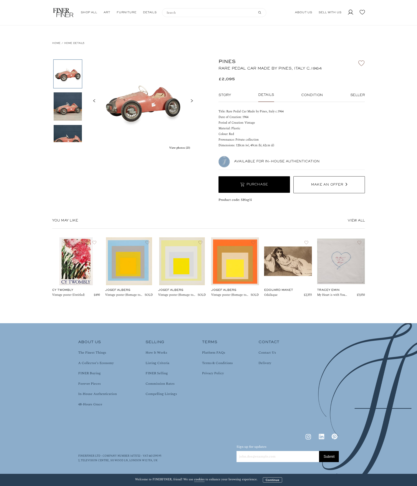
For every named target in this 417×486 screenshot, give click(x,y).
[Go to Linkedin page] (321, 436)
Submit (329, 456)
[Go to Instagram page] (308, 436)
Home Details (74, 43)
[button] (143, 100)
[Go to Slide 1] (67, 73)
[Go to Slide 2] (67, 106)
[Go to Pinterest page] (334, 436)
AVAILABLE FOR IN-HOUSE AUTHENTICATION (277, 161)
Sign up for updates (251, 446)
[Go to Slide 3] (67, 139)
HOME (56, 43)
